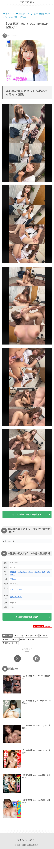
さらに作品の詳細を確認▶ (27, 617)
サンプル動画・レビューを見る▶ (27, 514)
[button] (36, 658)
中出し (12, 574)
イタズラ (38, 572)
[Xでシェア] (17, 658)
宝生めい (13, 579)
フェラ (31, 572)
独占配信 (13, 572)
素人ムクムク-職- (16, 589)
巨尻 (43, 572)
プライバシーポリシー (27, 840)
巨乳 (48, 572)
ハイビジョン (22, 572)
